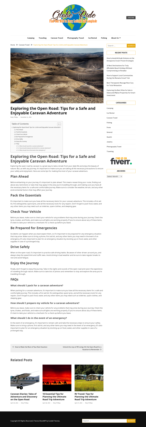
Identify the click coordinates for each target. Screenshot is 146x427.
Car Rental (92, 38)
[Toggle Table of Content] (58, 124)
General (109, 132)
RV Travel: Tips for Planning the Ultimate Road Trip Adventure (86, 396)
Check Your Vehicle (21, 134)
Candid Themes (54, 421)
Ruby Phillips (14, 117)
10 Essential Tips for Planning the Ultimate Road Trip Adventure (54, 396)
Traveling (42, 38)
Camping (30, 38)
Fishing (104, 38)
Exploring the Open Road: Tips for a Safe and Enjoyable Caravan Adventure (36, 127)
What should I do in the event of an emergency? (32, 150)
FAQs (17, 144)
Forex (109, 127)
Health (109, 137)
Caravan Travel (57, 38)
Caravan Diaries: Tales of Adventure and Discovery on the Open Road (23, 396)
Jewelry (109, 142)
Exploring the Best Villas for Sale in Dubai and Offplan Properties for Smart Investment (121, 92)
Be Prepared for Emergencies (24, 137)
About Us (115, 38)
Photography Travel (75, 38)
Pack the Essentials (21, 132)
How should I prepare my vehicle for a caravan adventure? (35, 148)
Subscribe (131, 18)
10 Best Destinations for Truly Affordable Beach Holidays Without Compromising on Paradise (119, 68)
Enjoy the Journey (21, 141)
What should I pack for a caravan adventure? (31, 146)
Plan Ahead (19, 130)
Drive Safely (19, 139)
